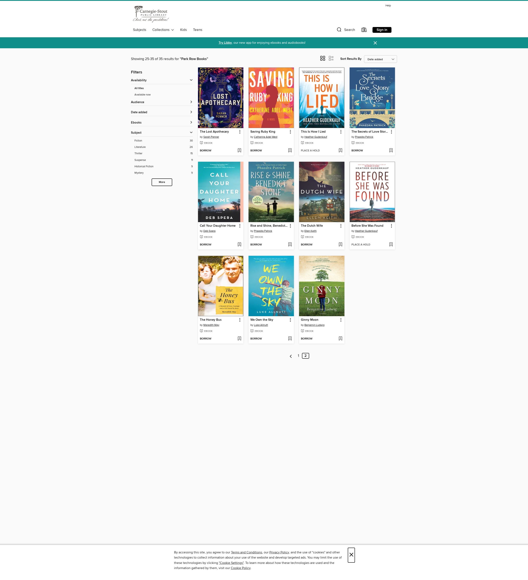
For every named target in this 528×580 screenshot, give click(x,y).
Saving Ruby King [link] (262, 132)
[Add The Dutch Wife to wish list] (340, 245)
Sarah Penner (211, 137)
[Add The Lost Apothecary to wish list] (239, 150)
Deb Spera (209, 231)
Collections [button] (161, 30)
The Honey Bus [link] (211, 320)
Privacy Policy (279, 552)
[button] (345, 31)
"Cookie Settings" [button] (231, 563)
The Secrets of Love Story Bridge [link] (370, 132)
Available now (142, 94)
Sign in (382, 30)
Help (388, 5)
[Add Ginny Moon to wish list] (340, 339)
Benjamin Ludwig (314, 325)
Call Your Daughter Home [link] (218, 226)
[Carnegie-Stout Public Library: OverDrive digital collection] (151, 14)
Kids (183, 30)
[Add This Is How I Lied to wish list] (340, 150)
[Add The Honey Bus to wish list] (239, 339)
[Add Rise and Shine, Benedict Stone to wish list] (289, 245)
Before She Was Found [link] (367, 226)
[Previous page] (291, 355)
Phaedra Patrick (364, 137)
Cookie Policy (240, 568)
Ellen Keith (310, 231)
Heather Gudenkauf (315, 137)
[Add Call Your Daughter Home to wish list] (239, 245)
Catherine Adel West (265, 137)
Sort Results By (351, 59)
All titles (139, 88)
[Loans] (364, 31)
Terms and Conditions (246, 552)
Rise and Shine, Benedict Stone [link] (269, 226)
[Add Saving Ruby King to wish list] (289, 150)
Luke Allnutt (261, 325)
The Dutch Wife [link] (312, 226)
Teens (197, 30)
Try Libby (225, 43)
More (162, 182)
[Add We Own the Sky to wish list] (289, 339)
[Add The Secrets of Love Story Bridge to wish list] (391, 150)
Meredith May (211, 325)
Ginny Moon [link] (309, 320)
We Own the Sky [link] (261, 320)
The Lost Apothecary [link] (214, 132)
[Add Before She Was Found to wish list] (391, 245)
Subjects (139, 30)
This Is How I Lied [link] (313, 132)
